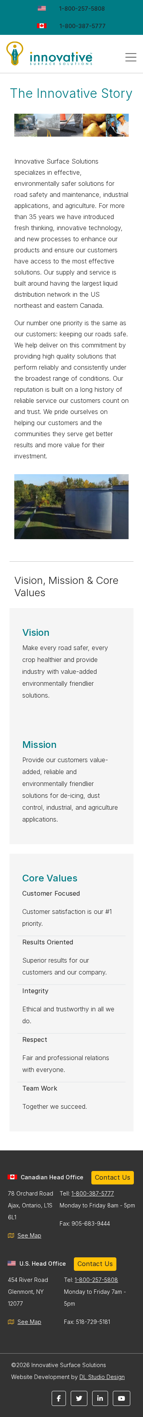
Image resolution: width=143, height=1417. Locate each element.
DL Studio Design (102, 1376)
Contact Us (112, 1177)
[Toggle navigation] (131, 57)
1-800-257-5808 (82, 8)
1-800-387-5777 (83, 26)
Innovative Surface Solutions (59, 57)
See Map (29, 1235)
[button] (59, 1398)
